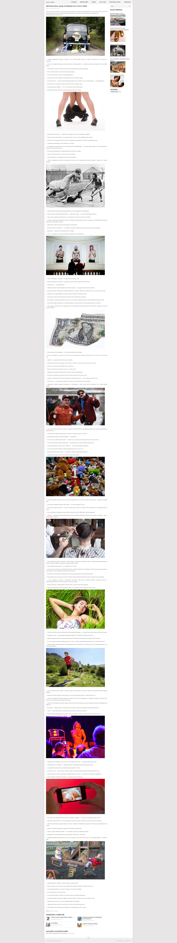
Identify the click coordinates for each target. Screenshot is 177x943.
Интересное (84, 2)
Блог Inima (50, 2)
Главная (74, 2)
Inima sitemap (120, 940)
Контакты (128, 940)
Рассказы (102, 2)
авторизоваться (70, 933)
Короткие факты (114, 2)
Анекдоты (127, 2)
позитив (52, 911)
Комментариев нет (54, 919)
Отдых (94, 2)
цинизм (56, 911)
